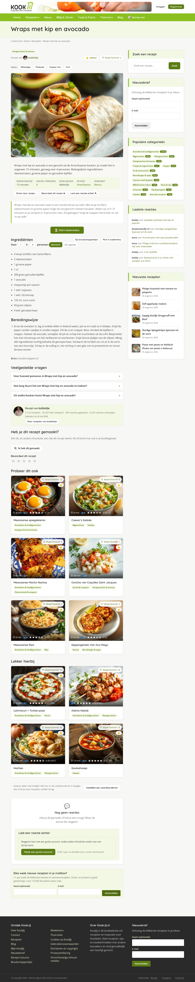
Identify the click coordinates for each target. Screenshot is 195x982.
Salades (91, 525)
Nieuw (48, 17)
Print (68, 67)
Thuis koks (57, 935)
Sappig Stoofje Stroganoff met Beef (158, 317)
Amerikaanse (83, 184)
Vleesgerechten (109, 715)
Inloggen (160, 6)
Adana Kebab (80, 710)
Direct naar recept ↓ (26, 193)
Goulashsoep (79, 768)
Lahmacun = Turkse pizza (29, 710)
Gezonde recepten (81, 587)
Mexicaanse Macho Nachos (30, 582)
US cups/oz (70, 244)
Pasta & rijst (169, 185)
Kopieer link (55, 67)
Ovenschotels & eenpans (26, 592)
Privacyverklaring (60, 953)
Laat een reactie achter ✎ (83, 193)
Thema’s (105, 17)
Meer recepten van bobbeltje (42, 421)
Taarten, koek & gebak (145, 180)
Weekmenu (57, 930)
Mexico (98, 184)
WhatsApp (25, 67)
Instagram (166, 978)
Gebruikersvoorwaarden (65, 944)
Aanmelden (111, 893)
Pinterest (40, 67)
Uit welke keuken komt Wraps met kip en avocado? (45, 395)
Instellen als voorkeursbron (102, 787)
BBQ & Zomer (65, 17)
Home (17, 17)
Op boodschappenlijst (86, 239)
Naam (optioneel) (22, 886)
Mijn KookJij (17, 948)
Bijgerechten (78, 525)
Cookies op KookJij (61, 939)
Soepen (76, 773)
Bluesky (154, 978)
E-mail (61, 886)
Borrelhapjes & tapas (91, 649)
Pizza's (47, 715)
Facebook (179, 978)
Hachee (18, 768)
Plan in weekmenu (112, 239)
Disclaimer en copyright (64, 948)
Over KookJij (18, 930)
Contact (15, 935)
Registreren (176, 6)
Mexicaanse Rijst (24, 644)
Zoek (174, 65)
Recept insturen (20, 957)
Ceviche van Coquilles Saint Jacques (94, 582)
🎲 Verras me (136, 17)
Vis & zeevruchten (143, 170)
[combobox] (149, 65)
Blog (120, 17)
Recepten (32, 17)
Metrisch (55, 244)
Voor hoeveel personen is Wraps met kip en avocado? (46, 376)
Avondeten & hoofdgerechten (28, 525)
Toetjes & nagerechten (146, 166)
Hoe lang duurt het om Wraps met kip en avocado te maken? (50, 385)
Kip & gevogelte (161, 189)
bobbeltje (44, 408)
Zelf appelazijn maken (154, 303)
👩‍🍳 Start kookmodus (67, 230)
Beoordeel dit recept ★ (53, 193)
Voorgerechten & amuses (23, 51)
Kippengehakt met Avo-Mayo (89, 644)
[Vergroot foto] (15, 153)
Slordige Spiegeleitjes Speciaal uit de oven (160, 332)
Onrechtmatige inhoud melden (64, 959)
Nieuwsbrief (18, 953)
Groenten (140, 189)
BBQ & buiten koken (144, 185)
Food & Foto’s (86, 17)
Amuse (76, 649)
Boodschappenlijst (21, 962)
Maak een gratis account (38, 851)
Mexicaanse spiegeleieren (29, 520)
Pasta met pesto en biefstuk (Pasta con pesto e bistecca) (157, 346)
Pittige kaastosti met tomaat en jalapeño (159, 290)
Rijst (46, 649)
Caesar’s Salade (81, 520)
